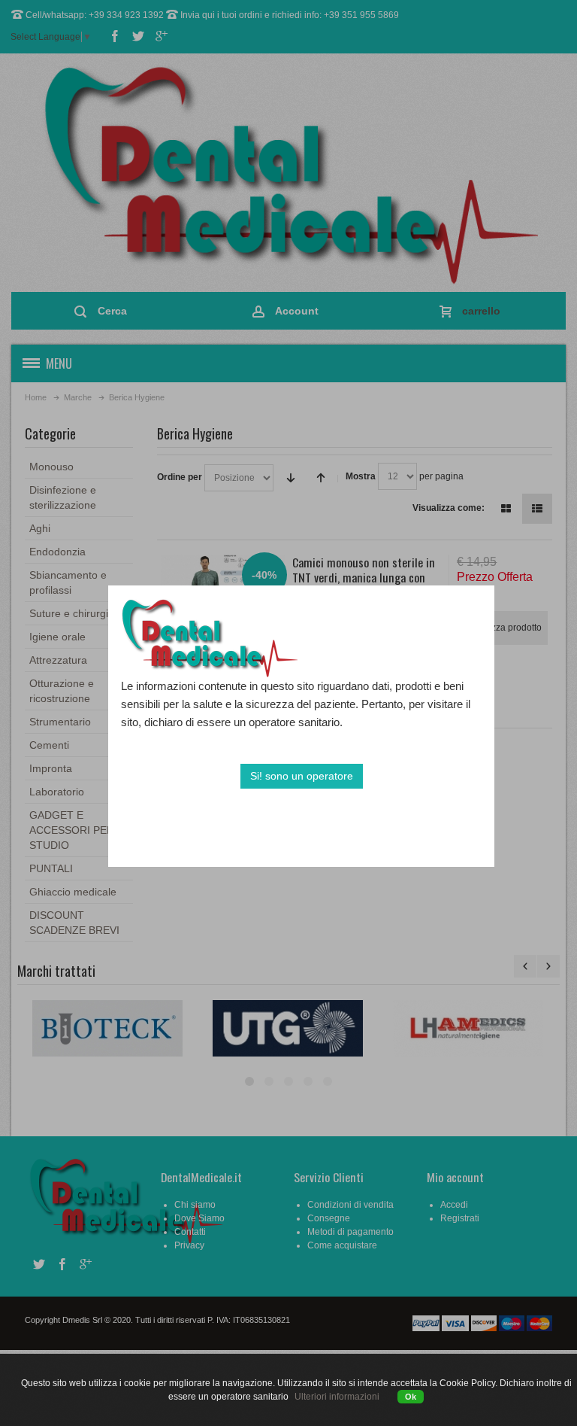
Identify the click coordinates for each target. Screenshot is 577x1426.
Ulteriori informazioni (337, 1396)
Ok (410, 1396)
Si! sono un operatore (301, 776)
